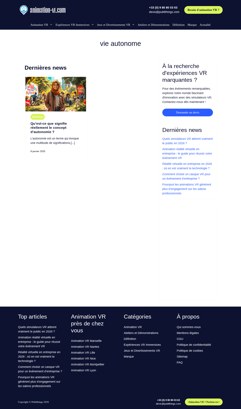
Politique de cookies (190, 350)
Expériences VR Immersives (73, 24)
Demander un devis (187, 112)
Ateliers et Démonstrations (154, 24)
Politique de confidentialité (194, 344)
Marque (192, 24)
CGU (180, 339)
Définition (178, 24)
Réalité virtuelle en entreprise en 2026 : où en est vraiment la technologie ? (39, 357)
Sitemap (182, 356)
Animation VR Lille (83, 352)
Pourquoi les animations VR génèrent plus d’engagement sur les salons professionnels (186, 189)
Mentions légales (188, 333)
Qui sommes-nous (189, 327)
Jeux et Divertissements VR (113, 24)
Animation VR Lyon (83, 370)
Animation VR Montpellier (87, 364)
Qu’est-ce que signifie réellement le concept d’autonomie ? (48, 128)
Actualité (205, 24)
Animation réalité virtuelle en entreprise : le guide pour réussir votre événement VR (187, 153)
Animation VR (39, 24)
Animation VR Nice (83, 358)
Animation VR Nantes (85, 346)
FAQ (180, 362)
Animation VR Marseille (86, 340)
